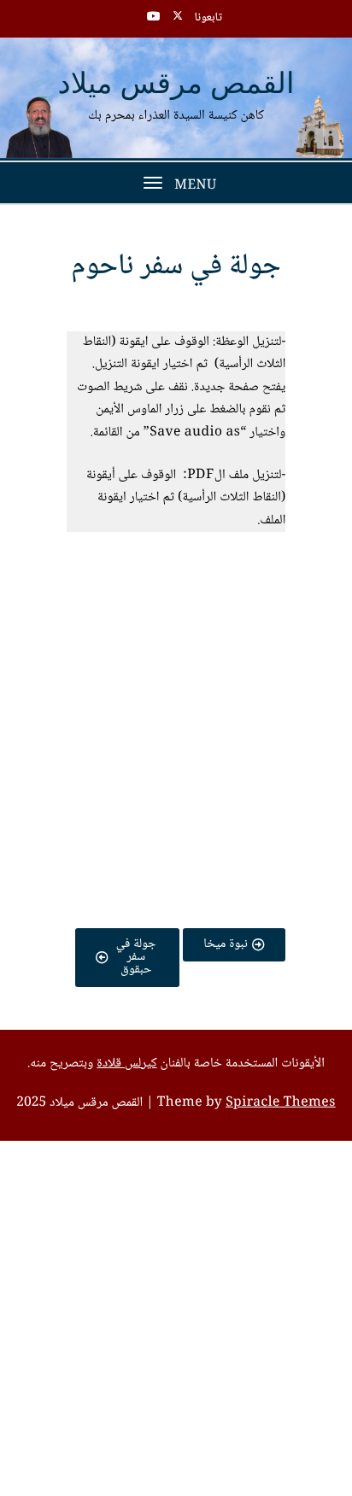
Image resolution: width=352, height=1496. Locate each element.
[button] (176, 602)
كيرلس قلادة (126, 1064)
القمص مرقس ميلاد (176, 85)
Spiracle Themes (281, 1103)
